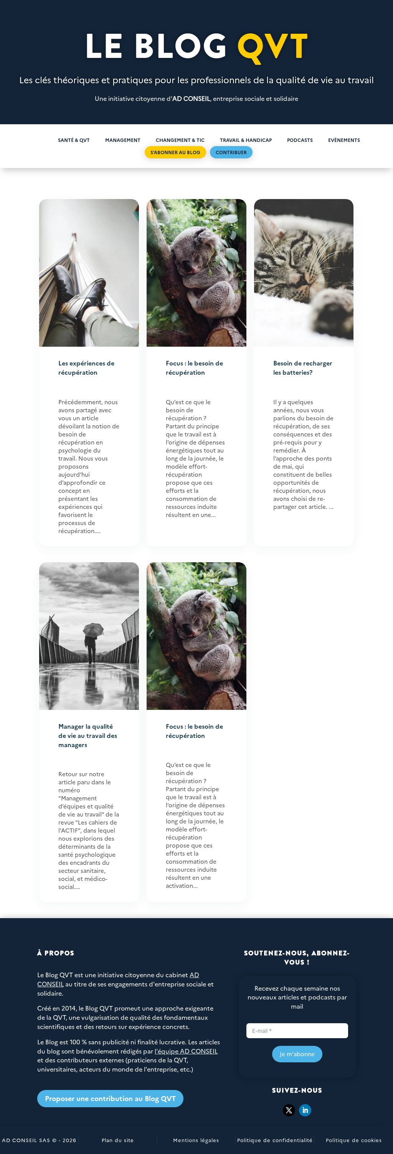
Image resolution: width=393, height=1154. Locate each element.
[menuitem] (37, 139)
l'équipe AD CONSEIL (186, 1051)
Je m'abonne (297, 1054)
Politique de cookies (354, 1139)
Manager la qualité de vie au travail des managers (87, 735)
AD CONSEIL (191, 98)
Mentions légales (196, 1139)
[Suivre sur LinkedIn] (305, 1110)
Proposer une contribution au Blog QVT (110, 1098)
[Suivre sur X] (289, 1110)
